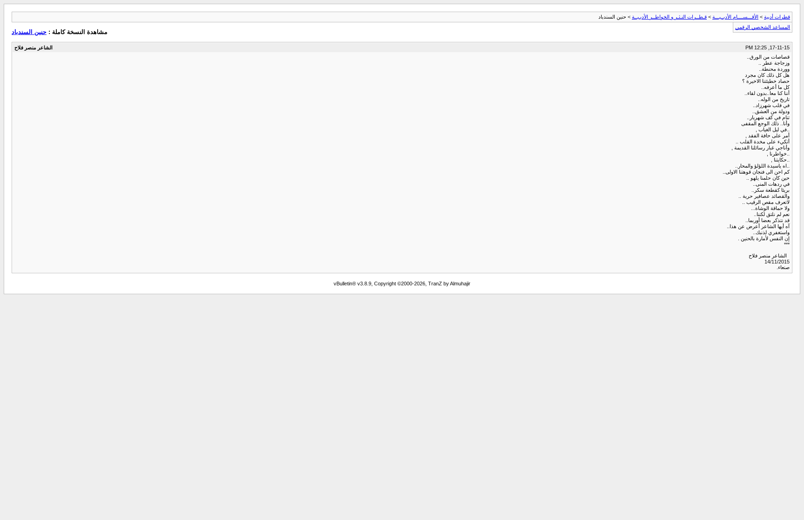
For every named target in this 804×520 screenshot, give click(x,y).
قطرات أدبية (777, 17)
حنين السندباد (29, 31)
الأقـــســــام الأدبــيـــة (735, 17)
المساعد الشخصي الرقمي (762, 27)
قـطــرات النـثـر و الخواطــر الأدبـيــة (669, 17)
